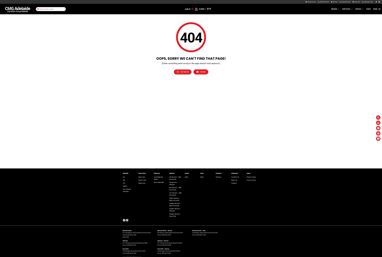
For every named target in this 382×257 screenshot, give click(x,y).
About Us (234, 180)
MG (124, 180)
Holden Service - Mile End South (175, 204)
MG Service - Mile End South (175, 189)
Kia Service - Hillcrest (173, 183)
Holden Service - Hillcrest (175, 210)
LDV (124, 183)
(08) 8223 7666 (131, 235)
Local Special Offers (158, 178)
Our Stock (346, 9)
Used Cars (141, 183)
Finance (218, 177)
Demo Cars (142, 180)
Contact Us (235, 177)
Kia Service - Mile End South (175, 178)
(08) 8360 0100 (131, 245)
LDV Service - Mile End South (175, 194)
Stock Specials (159, 182)
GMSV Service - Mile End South (174, 199)
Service (358, 9)
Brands (334, 9)
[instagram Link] (379, 2)
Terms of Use (251, 180)
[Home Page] (17, 9)
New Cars (141, 177)
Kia (124, 177)
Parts (368, 9)
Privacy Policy (251, 177)
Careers (234, 183)
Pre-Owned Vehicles (127, 190)
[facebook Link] (376, 2)
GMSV (125, 186)
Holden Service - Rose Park (175, 215)
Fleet (202, 177)
